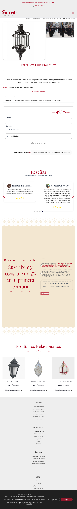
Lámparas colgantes (38, 456)
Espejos (38, 439)
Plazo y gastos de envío (21, 152)
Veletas (38, 444)
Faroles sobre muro (38, 416)
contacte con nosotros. (62, 153)
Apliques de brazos (38, 486)
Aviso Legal (60, 264)
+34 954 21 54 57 (40, 5)
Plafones (38, 481)
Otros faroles (38, 419)
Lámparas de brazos (38, 458)
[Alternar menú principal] (73, 13)
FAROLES (38, 18)
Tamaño (8, 118)
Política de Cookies (59, 265)
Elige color (9, 126)
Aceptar (67, 500)
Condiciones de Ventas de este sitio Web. (56, 266)
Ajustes (54, 500)
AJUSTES (29, 504)
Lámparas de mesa (38, 463)
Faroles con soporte (38, 409)
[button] (34, 211)
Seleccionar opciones (12, 390)
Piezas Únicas (38, 488)
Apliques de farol (38, 406)
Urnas (38, 441)
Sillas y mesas (38, 434)
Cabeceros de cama (38, 431)
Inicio (27, 18)
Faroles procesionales (50, 18)
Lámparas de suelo (39, 461)
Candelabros (38, 436)
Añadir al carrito (38, 143)
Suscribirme (45, 294)
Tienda (33, 18)
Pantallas (38, 483)
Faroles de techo (38, 411)
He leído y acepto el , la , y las (57, 265)
